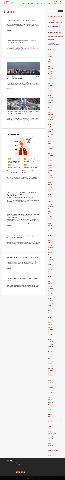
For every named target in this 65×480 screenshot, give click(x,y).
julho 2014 (49, 250)
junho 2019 (50, 160)
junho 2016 (50, 211)
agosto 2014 (50, 249)
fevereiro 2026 (50, 51)
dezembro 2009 (50, 344)
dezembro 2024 (50, 66)
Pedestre (49, 431)
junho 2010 (50, 334)
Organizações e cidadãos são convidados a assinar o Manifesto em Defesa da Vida (23, 112)
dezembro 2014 (50, 242)
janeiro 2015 (50, 240)
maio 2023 (49, 92)
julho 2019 (49, 158)
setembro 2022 (50, 105)
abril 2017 (49, 194)
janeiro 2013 (50, 281)
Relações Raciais (51, 440)
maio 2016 (49, 213)
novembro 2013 (50, 264)
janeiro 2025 (50, 64)
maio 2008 (49, 377)
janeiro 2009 (50, 363)
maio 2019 (49, 162)
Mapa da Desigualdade (41, 3)
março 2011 (50, 319)
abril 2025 (49, 59)
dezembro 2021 (50, 114)
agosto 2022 (50, 107)
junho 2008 (50, 375)
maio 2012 (49, 295)
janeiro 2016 (50, 220)
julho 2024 (49, 75)
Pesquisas (48, 3)
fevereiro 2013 (50, 279)
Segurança (49, 443)
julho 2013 (49, 271)
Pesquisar (49, 8)
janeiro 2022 (50, 112)
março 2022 (50, 110)
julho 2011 (49, 312)
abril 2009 (49, 358)
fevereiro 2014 (50, 259)
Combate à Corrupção (51, 392)
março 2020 (50, 145)
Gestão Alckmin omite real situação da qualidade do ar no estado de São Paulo (23, 77)
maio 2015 (49, 233)
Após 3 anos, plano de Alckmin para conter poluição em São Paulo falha (20, 171)
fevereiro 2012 (50, 300)
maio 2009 (49, 356)
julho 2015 (49, 230)
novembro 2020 (50, 131)
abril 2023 (49, 93)
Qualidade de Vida (51, 438)
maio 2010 (49, 336)
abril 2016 (49, 215)
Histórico (8, 22)
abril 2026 (49, 49)
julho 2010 (49, 332)
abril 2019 (49, 163)
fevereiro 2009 (50, 361)
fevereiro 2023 (50, 97)
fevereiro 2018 (50, 177)
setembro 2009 (50, 349)
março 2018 (50, 175)
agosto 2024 (50, 73)
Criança (49, 394)
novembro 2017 (50, 182)
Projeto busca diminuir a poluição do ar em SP (21, 20)
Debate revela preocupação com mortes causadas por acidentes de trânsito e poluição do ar (23, 215)
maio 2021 (49, 122)
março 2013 (50, 278)
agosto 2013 (50, 269)
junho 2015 (50, 232)
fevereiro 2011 (50, 320)
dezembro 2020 (50, 129)
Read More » (9, 30)
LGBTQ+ (49, 416)
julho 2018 (49, 168)
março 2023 (50, 95)
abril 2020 (49, 143)
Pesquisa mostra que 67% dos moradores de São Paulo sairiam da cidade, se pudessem (55, 27)
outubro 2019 (50, 153)
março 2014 (50, 257)
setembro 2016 (50, 206)
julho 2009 (49, 353)
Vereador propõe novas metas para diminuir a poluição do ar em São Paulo (21, 41)
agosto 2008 (50, 372)
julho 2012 (49, 291)
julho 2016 (49, 209)
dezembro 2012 (50, 283)
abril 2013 (49, 276)
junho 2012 (50, 293)
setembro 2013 (50, 267)
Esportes (49, 404)
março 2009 (50, 360)
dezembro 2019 (50, 150)
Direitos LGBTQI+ (51, 399)
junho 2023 (50, 90)
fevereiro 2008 (50, 382)
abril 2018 (49, 174)
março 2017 (50, 196)
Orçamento (50, 428)
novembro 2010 (50, 325)
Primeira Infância (51, 435)
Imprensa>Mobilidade (51, 412)
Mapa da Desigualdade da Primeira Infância (55, 419)
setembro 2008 (50, 370)
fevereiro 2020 (50, 146)
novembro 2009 (50, 346)
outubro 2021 (50, 117)
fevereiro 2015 (50, 238)
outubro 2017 (50, 184)
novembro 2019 (50, 151)
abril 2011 (49, 317)
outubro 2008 (50, 368)
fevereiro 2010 (50, 341)
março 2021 (50, 124)
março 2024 (50, 80)
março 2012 (50, 298)
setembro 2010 (50, 329)
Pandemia (49, 429)
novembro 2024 (50, 68)
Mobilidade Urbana (51, 423)
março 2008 (50, 380)
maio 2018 (49, 172)
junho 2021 (50, 121)
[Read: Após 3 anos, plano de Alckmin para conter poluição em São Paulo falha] (23, 150)
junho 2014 (50, 252)
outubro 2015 (50, 225)
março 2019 (50, 165)
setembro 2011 (50, 308)
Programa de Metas (51, 436)
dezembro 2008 (50, 365)
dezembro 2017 (50, 180)
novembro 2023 (50, 83)
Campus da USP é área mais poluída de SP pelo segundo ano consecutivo (22, 193)
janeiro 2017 (50, 199)
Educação (49, 400)
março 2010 (50, 339)
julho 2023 (49, 88)
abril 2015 (49, 235)
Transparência (50, 448)
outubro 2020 (50, 133)
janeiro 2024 (50, 81)
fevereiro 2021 (50, 126)
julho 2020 (49, 138)
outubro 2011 (50, 307)
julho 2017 (49, 189)
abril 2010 (49, 337)
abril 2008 (49, 378)
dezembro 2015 (50, 221)
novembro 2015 (50, 223)
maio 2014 (49, 254)
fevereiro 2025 (50, 63)
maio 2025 (49, 58)
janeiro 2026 (50, 52)
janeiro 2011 (50, 322)
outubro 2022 (50, 104)
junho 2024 (50, 76)
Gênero (49, 406)
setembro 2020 (50, 134)
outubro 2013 (50, 266)
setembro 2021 (50, 119)
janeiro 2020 (50, 148)
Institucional (50, 414)
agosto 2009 (50, 351)
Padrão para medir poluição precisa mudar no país (23, 257)
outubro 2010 (50, 327)
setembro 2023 (50, 85)
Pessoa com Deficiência (52, 433)
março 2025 (50, 61)
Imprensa (49, 411)
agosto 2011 (50, 310)
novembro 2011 (50, 305)
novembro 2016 (50, 203)
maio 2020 (49, 141)
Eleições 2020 (50, 402)
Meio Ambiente (50, 421)
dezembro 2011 (50, 303)
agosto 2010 (50, 331)
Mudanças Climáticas (51, 424)
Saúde (49, 441)
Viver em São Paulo (51, 452)
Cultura (49, 395)
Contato (59, 3)
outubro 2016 (50, 204)
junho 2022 (50, 109)
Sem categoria (50, 445)
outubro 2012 (50, 286)
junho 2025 (50, 56)
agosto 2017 (50, 187)
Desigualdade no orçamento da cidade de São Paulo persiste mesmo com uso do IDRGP (55, 32)
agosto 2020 (50, 136)
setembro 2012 (50, 288)
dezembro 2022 (50, 100)
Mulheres (49, 426)
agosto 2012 (50, 290)
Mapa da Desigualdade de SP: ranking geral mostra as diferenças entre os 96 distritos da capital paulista (55, 38)
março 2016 (50, 216)
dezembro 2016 (50, 201)
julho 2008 (49, 373)
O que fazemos (32, 3)
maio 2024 (49, 78)
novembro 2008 (50, 366)
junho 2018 (50, 170)
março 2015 (50, 237)
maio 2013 (49, 274)
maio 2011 (49, 315)
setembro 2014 (50, 247)
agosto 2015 (50, 228)
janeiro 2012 (50, 302)
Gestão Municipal (51, 407)
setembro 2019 (50, 155)
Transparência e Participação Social (54, 450)
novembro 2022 (50, 102)
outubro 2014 (50, 245)
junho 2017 (50, 191)
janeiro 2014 (50, 261)
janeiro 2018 (50, 179)
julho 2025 (49, 54)
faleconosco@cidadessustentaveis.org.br (22, 468)
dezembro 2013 (50, 262)
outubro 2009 (50, 348)
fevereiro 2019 (50, 167)
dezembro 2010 (50, 324)
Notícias (54, 3)
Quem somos (25, 3)
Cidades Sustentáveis (51, 390)
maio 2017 (49, 192)
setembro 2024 (50, 71)
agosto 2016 (50, 208)
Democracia (50, 397)
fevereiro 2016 (50, 218)
